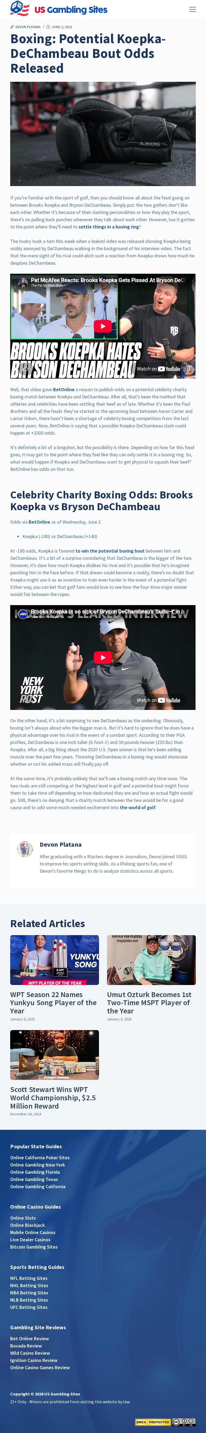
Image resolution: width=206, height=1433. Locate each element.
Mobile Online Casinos (33, 1232)
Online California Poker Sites (40, 1157)
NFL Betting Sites (28, 1278)
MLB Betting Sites (29, 1300)
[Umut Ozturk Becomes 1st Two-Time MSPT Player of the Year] (151, 960)
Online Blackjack (27, 1225)
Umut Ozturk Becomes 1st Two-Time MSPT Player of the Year (149, 1003)
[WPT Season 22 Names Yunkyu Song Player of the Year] (54, 960)
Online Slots (23, 1218)
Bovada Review (26, 1346)
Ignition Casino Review (33, 1360)
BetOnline (64, 389)
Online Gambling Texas (34, 1179)
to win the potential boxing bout (110, 551)
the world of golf (138, 807)
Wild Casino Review (30, 1353)
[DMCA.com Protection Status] (153, 1422)
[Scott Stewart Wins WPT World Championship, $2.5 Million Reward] (54, 1055)
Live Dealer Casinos (30, 1239)
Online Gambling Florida (35, 1172)
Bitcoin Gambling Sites (34, 1247)
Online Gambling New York (37, 1165)
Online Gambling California (37, 1186)
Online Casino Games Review (40, 1367)
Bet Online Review (29, 1338)
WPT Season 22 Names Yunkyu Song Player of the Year (53, 1003)
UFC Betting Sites (28, 1307)
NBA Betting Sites (29, 1293)
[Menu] (192, 9)
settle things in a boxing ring (109, 227)
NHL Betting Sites (29, 1285)
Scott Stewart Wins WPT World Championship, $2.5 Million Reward (53, 1097)
